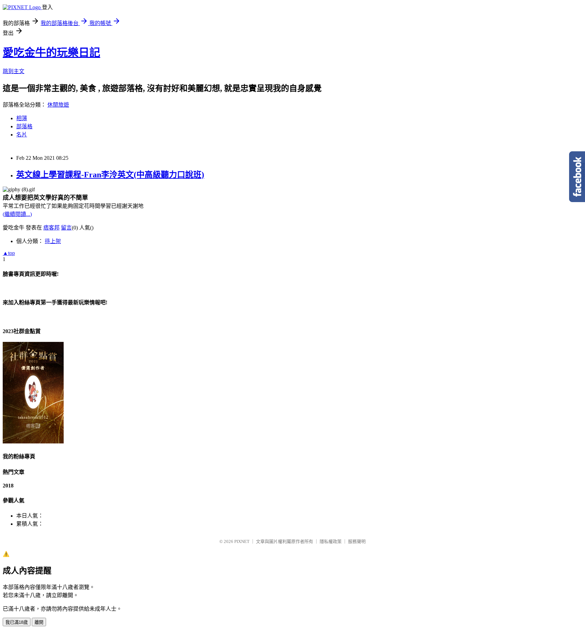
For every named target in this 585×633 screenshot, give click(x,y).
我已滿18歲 (16, 622)
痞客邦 (51, 228)
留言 (66, 228)
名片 (21, 134)
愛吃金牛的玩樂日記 (51, 52)
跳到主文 (13, 71)
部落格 (24, 126)
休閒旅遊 (58, 105)
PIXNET (242, 541)
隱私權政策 (331, 541)
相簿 (21, 118)
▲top (9, 253)
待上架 (53, 241)
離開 (39, 622)
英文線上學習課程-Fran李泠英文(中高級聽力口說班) (110, 174)
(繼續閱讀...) (17, 214)
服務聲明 (357, 541)
